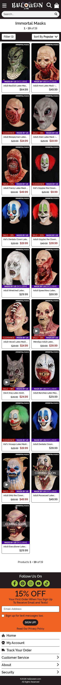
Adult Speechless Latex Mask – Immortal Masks (44, 291)
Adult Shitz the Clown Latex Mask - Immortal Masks (13, 496)
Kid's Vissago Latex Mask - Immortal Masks (15, 444)
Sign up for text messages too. (24, 615)
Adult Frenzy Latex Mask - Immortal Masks (15, 188)
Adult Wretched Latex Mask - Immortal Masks (14, 291)
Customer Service (15, 658)
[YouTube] (38, 583)
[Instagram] (30, 583)
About (6, 665)
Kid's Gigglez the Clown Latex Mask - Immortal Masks (44, 188)
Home (11, 635)
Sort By (43, 36)
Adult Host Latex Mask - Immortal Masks (44, 86)
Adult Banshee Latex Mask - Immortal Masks (45, 393)
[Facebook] (14, 583)
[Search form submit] (56, 14)
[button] (57, 5)
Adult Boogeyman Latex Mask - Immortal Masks (14, 137)
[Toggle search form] (49, 5)
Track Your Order (19, 650)
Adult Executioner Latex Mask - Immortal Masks (14, 547)
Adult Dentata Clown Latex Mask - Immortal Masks (43, 444)
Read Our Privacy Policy (30, 628)
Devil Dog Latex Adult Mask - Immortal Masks (14, 393)
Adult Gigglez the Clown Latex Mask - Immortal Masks (44, 239)
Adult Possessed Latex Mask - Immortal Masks (44, 496)
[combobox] (27, 14)
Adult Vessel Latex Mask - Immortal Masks (15, 342)
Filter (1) (9, 36)
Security (8, 672)
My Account (15, 643)
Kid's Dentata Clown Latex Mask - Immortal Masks (15, 239)
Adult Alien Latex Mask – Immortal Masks (44, 137)
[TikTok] (46, 583)
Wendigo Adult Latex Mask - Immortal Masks (44, 342)
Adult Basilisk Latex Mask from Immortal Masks (15, 86)
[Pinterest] (22, 583)
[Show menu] (4, 5)
